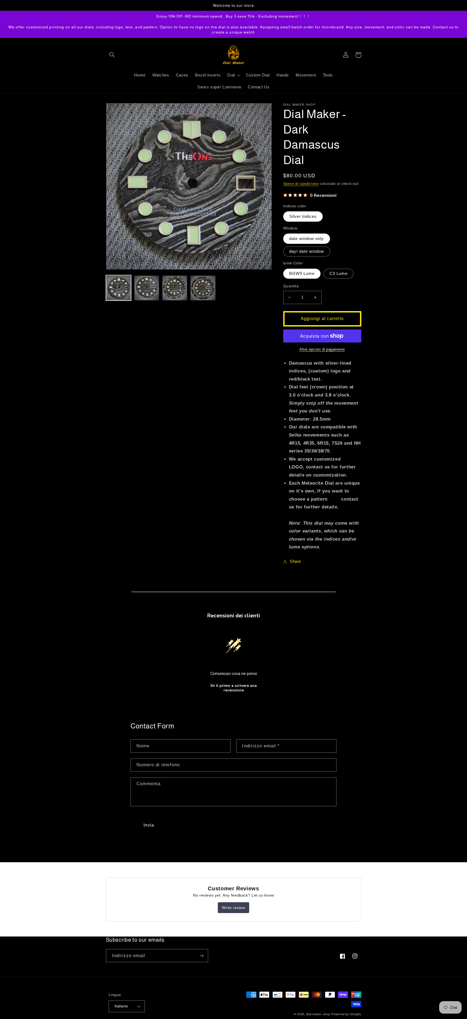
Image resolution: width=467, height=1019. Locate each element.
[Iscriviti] (201, 955)
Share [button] (295, 561)
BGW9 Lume (302, 273)
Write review (233, 907)
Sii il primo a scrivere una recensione (233, 688)
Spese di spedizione (301, 184)
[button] (112, 55)
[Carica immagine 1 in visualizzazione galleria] (118, 288)
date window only (306, 239)
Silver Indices (303, 216)
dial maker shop (318, 1014)
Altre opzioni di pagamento (322, 349)
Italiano (121, 1006)
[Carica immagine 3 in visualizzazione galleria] (175, 288)
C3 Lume (338, 273)
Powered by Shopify (346, 1014)
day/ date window (306, 251)
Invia (149, 825)
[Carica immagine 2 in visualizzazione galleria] (146, 288)
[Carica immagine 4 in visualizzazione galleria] (203, 288)
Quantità (291, 286)
